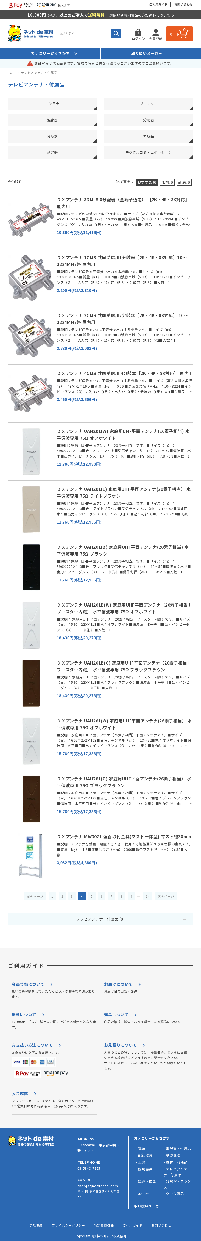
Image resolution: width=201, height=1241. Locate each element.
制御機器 (173, 1155)
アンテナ (52, 103)
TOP (11, 72)
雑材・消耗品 (176, 1162)
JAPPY (143, 1193)
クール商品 (175, 1193)
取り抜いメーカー (148, 1206)
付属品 (148, 136)
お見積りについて (120, 1045)
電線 (141, 1148)
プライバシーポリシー (68, 1225)
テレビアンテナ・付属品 (39, 72)
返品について (116, 1014)
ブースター (149, 103)
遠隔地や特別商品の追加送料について (139, 15)
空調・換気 (147, 1181)
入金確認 (20, 1093)
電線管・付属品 (178, 1148)
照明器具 (145, 1168)
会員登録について (28, 984)
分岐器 (52, 136)
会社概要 (36, 1225)
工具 (141, 1162)
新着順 (184, 182)
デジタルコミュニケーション (148, 152)
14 (148, 896)
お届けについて (118, 984)
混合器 (52, 119)
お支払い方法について (32, 1045)
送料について (24, 1014)
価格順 (167, 182)
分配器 (148, 119)
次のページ (166, 896)
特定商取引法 (104, 1225)
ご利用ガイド (158, 4)
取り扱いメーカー (146, 53)
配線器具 (145, 1155)
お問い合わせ (183, 4)
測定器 (52, 152)
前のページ (35, 896)
